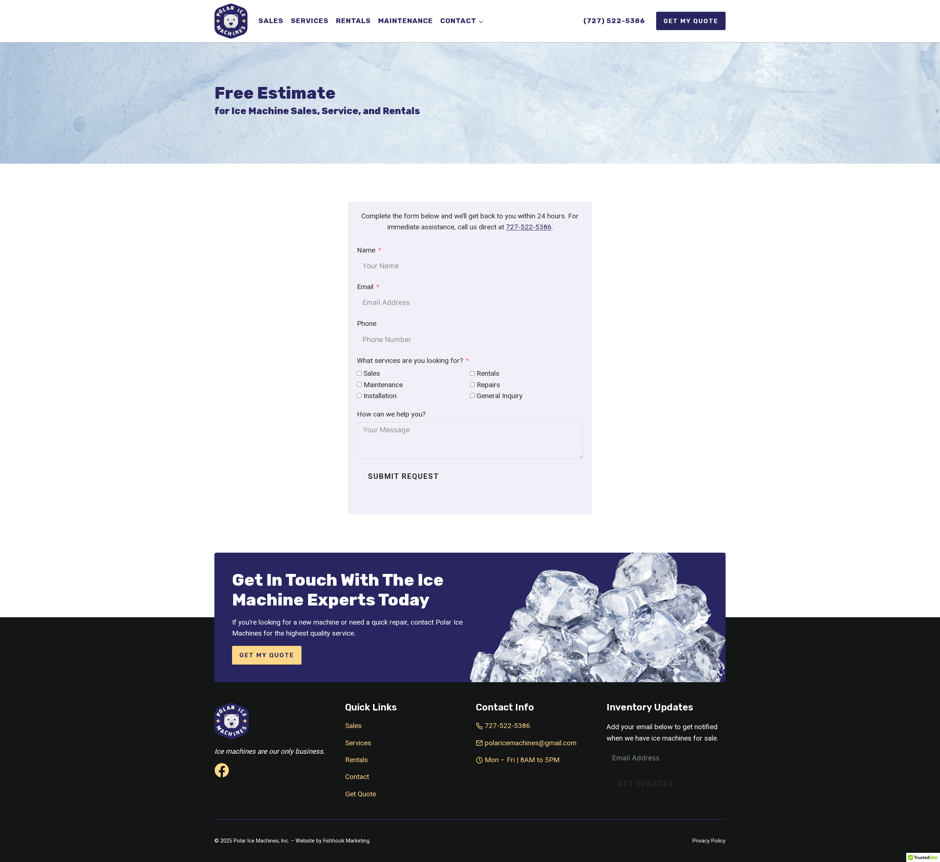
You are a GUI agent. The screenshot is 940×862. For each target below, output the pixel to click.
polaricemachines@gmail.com (530, 743)
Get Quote (360, 794)
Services (310, 21)
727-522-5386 (529, 227)
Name (366, 250)
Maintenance (405, 21)
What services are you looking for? (410, 360)
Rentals (353, 21)
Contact (357, 776)
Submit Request (403, 476)
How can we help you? (391, 414)
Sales (270, 21)
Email (365, 287)
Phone (366, 323)
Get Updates (646, 783)
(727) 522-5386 (614, 21)
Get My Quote (691, 21)
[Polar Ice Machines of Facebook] (221, 770)
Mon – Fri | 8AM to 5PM (522, 760)
